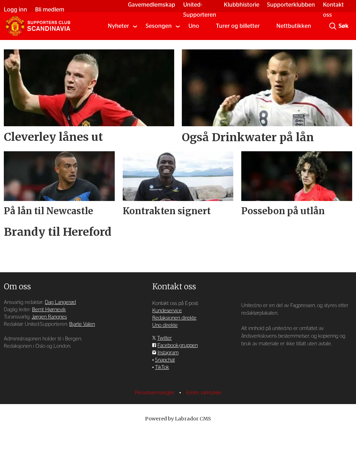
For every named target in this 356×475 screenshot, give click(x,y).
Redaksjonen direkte (174, 318)
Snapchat (165, 360)
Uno (193, 26)
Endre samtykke (203, 392)
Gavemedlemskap (151, 5)
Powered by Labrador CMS (178, 419)
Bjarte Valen (82, 324)
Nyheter (118, 26)
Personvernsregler (155, 392)
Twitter (164, 338)
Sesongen (159, 26)
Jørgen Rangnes (49, 317)
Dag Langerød (60, 302)
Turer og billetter (238, 26)
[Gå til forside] (38, 26)
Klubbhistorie (241, 5)
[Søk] (333, 26)
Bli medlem (49, 10)
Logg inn (15, 10)
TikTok (162, 367)
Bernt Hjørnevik (49, 309)
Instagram (168, 352)
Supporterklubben (291, 5)
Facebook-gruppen (177, 345)
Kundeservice (167, 310)
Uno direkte (165, 325)
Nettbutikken (293, 26)
